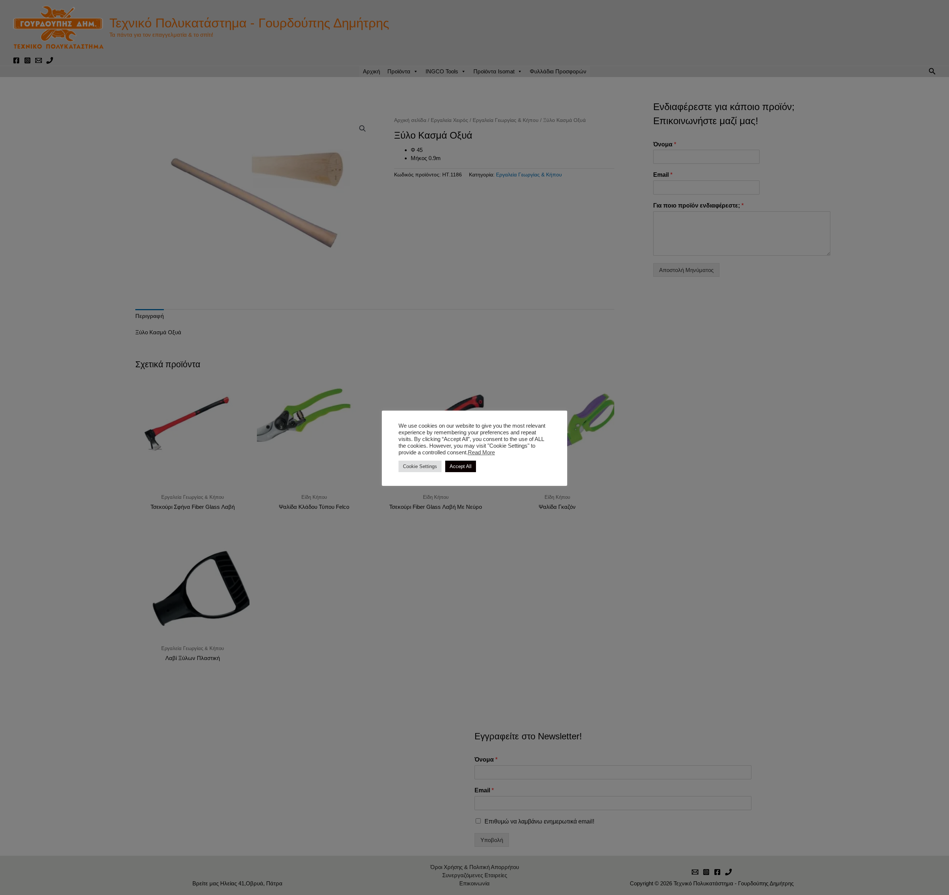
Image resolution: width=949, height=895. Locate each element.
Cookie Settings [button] (420, 466)
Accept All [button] (461, 466)
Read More (481, 452)
